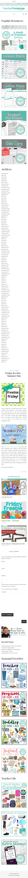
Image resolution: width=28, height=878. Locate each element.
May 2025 (3, 200)
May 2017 (3, 281)
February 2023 (5, 247)
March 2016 (4, 305)
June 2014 (3, 342)
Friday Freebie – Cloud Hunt (10, 521)
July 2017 (3, 277)
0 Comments (24, 471)
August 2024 (4, 215)
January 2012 (4, 356)
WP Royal (17, 875)
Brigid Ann (21, 419)
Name (3, 561)
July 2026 (3, 175)
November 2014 (5, 333)
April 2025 (3, 201)
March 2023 (4, 245)
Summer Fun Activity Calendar (11, 446)
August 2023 (4, 237)
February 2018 (5, 265)
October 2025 (4, 191)
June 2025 (3, 198)
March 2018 (4, 263)
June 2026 (3, 177)
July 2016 (3, 298)
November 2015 (5, 312)
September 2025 (5, 193)
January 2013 (4, 353)
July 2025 (3, 196)
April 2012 (3, 354)
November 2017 (5, 270)
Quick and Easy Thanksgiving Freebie (13, 544)
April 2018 (3, 261)
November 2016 (5, 291)
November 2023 (5, 231)
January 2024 (4, 228)
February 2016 (5, 307)
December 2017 (5, 268)
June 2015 (3, 321)
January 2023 (4, 249)
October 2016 (4, 293)
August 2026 (4, 173)
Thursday (12, 419)
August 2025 (4, 194)
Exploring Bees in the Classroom (9, 653)
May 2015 (3, 323)
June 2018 (3, 258)
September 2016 (5, 295)
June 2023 (3, 240)
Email (3, 568)
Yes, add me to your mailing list (10, 589)
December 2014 (5, 332)
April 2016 (3, 303)
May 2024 (3, 221)
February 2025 (5, 205)
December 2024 (5, 208)
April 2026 (3, 180)
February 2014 (5, 349)
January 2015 (4, 330)
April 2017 (3, 282)
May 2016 (3, 302)
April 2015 (3, 325)
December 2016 (5, 289)
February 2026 (5, 184)
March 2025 (4, 203)
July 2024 (3, 217)
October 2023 (4, 233)
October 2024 (4, 212)
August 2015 (4, 318)
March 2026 (4, 182)
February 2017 (5, 286)
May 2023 (3, 242)
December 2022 (5, 251)
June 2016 (3, 300)
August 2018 (4, 256)
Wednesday (4, 419)
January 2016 (4, 309)
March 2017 (4, 284)
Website (3, 575)
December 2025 (5, 187)
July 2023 (3, 238)
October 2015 (4, 314)
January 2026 (4, 185)
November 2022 (5, 252)
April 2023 (3, 244)
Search (24, 621)
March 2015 (4, 326)
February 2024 (5, 226)
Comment (3, 592)
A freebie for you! (6, 497)
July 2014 (3, 340)
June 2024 (3, 219)
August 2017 (4, 275)
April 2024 (3, 222)
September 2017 (5, 274)
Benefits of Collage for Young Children (10, 649)
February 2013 (5, 351)
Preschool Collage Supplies (8, 647)
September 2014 (5, 337)
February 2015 (5, 328)
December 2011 (5, 358)
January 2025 (4, 207)
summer (16, 370)
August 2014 (4, 339)
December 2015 (5, 311)
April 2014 (3, 346)
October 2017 (4, 272)
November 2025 (5, 189)
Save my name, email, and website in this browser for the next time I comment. (13, 585)
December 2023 (5, 230)
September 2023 (5, 235)
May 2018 (3, 259)
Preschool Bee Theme (6, 651)
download (17, 459)
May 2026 (3, 178)
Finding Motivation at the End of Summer (11, 646)
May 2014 (3, 344)
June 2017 (3, 279)
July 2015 (3, 319)
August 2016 (4, 296)
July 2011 (3, 362)
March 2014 (4, 347)
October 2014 (4, 335)
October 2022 (4, 254)
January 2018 (4, 267)
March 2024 (4, 224)
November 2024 (5, 210)
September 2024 (5, 214)
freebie (11, 370)
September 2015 (5, 316)
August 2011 (4, 360)
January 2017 (4, 288)
